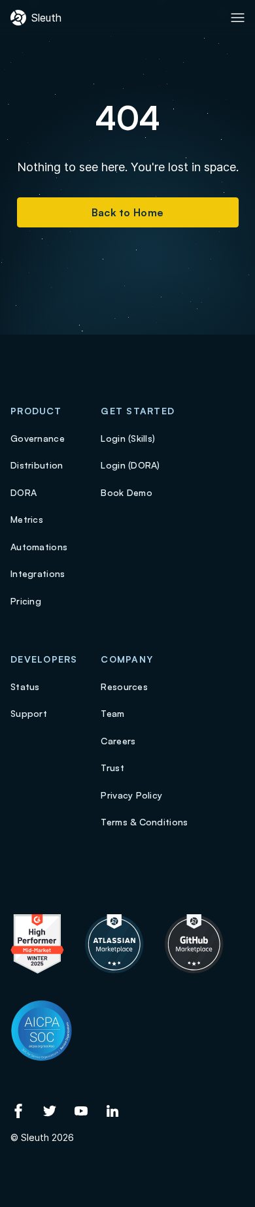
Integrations (37, 573)
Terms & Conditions (144, 821)
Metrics (26, 519)
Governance (37, 438)
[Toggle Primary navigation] (237, 17)
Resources (124, 686)
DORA (23, 492)
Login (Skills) (128, 438)
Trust (112, 767)
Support (28, 713)
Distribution (36, 465)
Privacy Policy (131, 795)
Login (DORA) (130, 465)
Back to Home (128, 212)
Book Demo (126, 492)
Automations (38, 546)
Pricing (25, 600)
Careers (118, 740)
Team (112, 713)
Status (25, 686)
